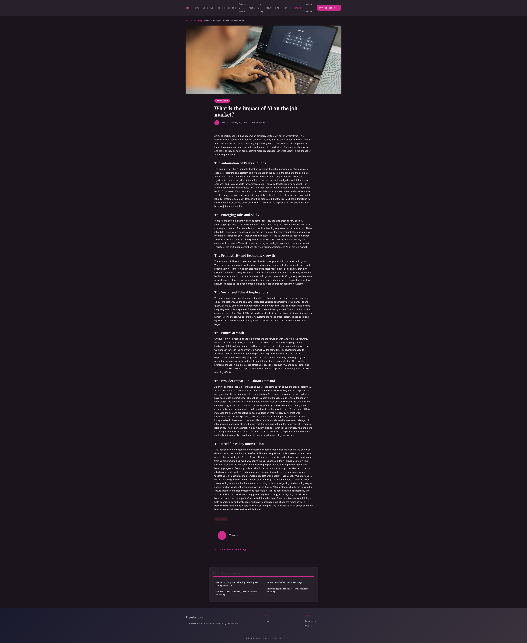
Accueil (189, 20)
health (252, 8)
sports (285, 8)
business (220, 8)
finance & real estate (242, 8)
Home (196, 8)
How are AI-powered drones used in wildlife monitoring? (236, 593)
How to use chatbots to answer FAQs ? (285, 582)
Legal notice (310, 621)
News (269, 8)
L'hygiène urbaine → (329, 8)
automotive (208, 8)
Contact (308, 626)
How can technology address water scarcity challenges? (288, 590)
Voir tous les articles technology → (231, 549)
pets (277, 8)
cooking (232, 8)
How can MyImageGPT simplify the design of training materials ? (236, 584)
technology (297, 8)
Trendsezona (194, 617)
